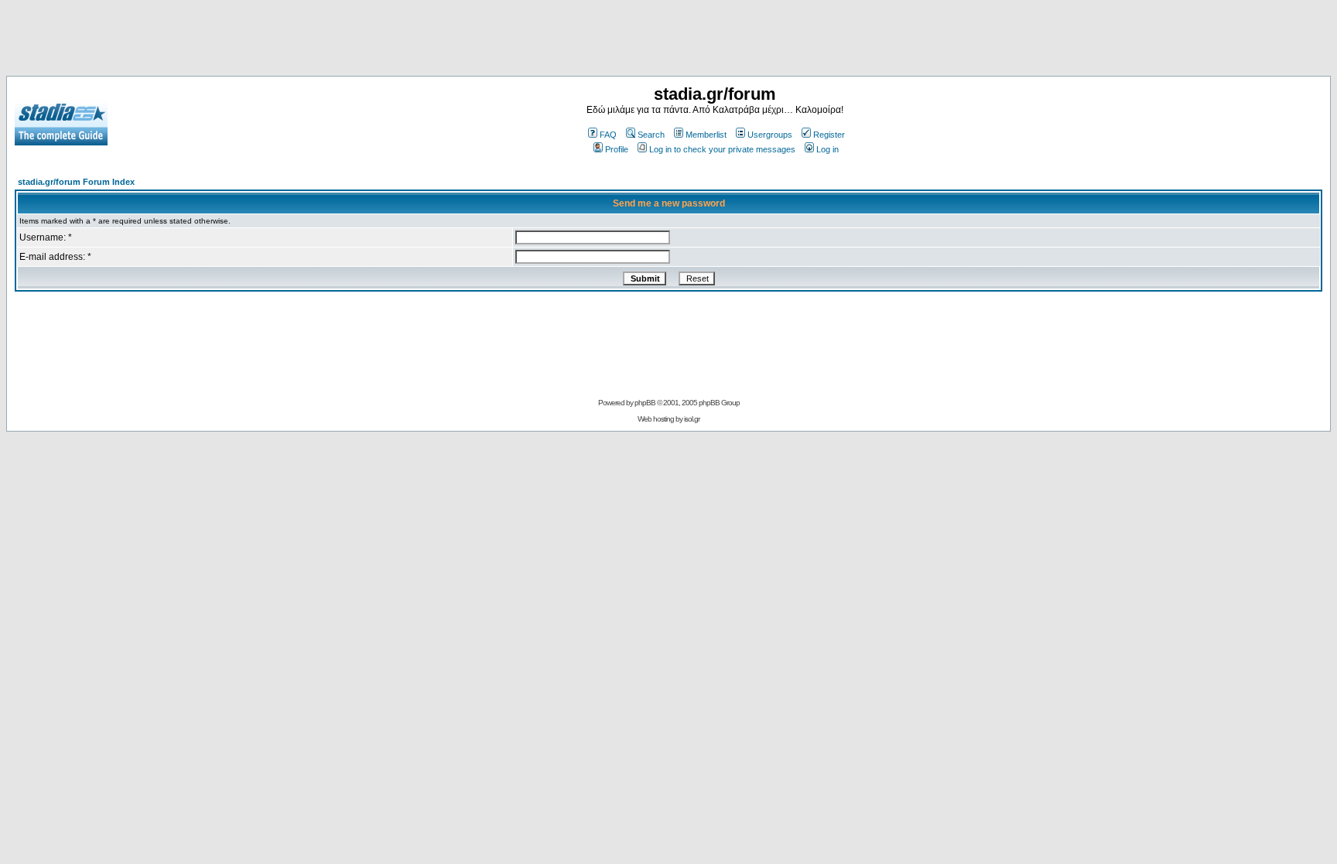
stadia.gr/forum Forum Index (76, 181)
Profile (616, 149)
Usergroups (769, 134)
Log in (827, 149)
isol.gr (691, 419)
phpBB (644, 402)
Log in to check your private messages (722, 149)
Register (829, 134)
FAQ (608, 134)
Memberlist (706, 134)
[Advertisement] (668, 41)
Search (651, 134)
